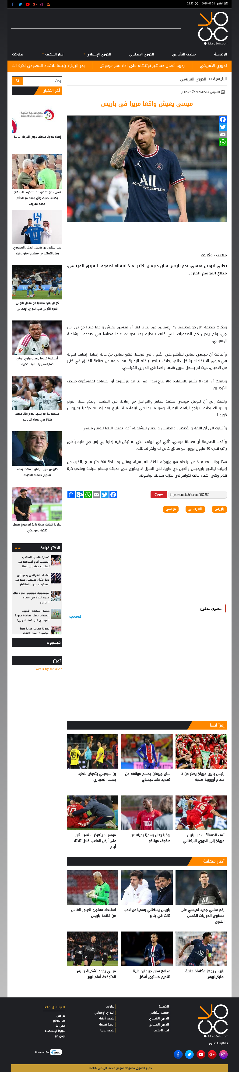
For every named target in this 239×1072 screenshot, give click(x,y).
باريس (175, 266)
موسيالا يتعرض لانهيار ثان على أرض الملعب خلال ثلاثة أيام (95, 841)
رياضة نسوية (106, 1024)
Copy (159, 494)
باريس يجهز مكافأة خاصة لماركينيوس (205, 974)
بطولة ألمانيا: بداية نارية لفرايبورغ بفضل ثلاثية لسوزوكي (37, 527)
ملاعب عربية (107, 1030)
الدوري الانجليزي (141, 54)
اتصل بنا (60, 1026)
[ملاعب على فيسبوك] (14, 4)
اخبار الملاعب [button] (54, 54)
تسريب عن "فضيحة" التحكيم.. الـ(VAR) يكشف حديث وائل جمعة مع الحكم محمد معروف (37, 198)
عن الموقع (59, 1020)
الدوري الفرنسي (193, 79)
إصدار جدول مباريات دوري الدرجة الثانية (37, 136)
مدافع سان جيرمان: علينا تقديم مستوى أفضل (151, 974)
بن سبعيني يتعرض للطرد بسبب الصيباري (97, 777)
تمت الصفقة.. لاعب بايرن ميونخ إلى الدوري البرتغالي (204, 838)
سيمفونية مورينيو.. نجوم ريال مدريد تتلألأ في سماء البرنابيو (37, 416)
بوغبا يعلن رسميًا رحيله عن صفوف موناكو (150, 838)
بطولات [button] (17, 54)
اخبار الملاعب (161, 1030)
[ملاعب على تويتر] (21, 4)
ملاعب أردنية (106, 1018)
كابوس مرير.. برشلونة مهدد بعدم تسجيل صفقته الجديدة (37, 472)
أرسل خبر (60, 1036)
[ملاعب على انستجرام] (42, 4)
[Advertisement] (147, 292)
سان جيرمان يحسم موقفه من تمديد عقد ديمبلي (147, 777)
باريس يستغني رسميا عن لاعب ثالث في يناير (147, 913)
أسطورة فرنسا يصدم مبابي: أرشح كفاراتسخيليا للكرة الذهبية (37, 361)
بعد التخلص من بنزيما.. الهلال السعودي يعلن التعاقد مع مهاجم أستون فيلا (37, 250)
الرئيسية (220, 54)
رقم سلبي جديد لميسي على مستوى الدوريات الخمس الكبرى (202, 916)
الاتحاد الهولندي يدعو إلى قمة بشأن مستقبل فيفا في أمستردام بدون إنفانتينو (32, 580)
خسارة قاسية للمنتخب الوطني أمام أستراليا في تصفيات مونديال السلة (33, 562)
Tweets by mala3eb (48, 669)
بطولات (109, 1006)
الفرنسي (195, 509)
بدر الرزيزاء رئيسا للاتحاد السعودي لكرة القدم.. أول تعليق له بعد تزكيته (79, 65)
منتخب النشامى (184, 54)
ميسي (122, 327)
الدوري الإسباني (98, 54)
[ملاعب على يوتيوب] (28, 4)
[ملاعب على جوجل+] (35, 4)
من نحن (60, 1016)
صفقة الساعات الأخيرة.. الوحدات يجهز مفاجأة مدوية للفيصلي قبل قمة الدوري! (32, 615)
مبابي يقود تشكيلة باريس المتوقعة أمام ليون (96, 974)
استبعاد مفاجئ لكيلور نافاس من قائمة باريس (93, 913)
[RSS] (49, 4)
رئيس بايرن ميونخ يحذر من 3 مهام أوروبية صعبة (203, 777)
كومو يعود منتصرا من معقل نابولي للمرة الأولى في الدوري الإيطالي (37, 305)
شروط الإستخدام (55, 1031)
